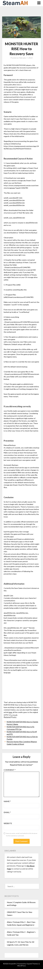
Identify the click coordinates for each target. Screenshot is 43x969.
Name (7, 801)
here (10, 712)
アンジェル (13, 715)
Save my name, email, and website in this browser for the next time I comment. (21, 834)
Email (7, 812)
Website (8, 823)
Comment (10, 770)
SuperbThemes (32, 964)
